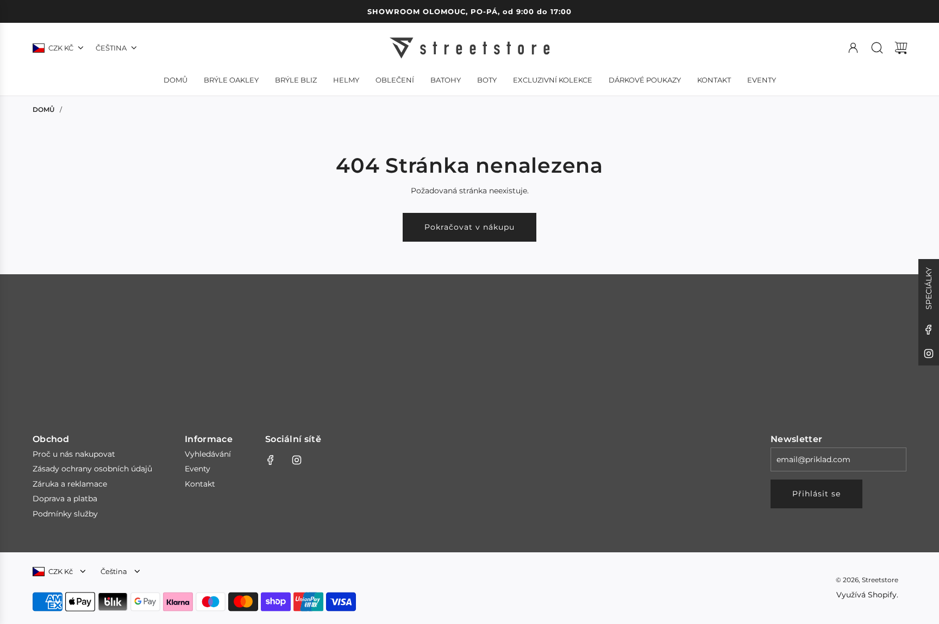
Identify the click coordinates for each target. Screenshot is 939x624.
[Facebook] (928, 330)
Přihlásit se (816, 494)
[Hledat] (877, 48)
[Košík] (901, 48)
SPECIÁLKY (929, 288)
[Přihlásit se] (853, 48)
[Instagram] (928, 353)
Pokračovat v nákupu (469, 227)
